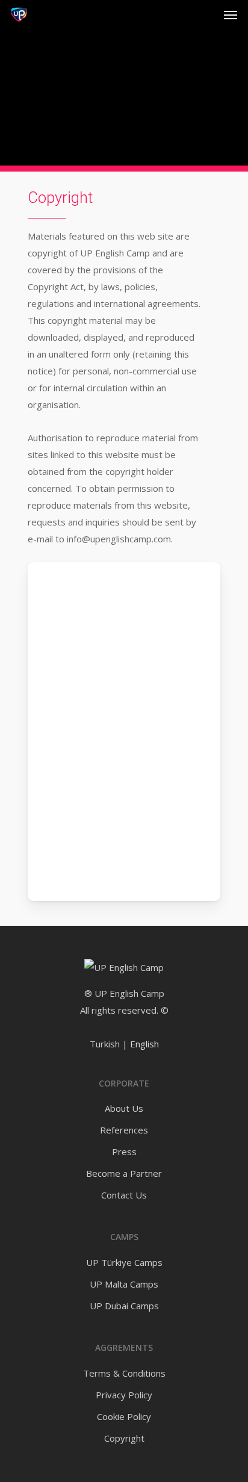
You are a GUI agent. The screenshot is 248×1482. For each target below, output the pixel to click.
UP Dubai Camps (124, 1306)
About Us (124, 1108)
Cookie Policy (124, 1416)
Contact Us (124, 1195)
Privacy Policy (124, 1395)
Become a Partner (124, 1173)
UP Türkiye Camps (124, 1262)
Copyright (124, 1438)
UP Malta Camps (124, 1284)
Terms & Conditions (124, 1373)
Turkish (105, 1044)
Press (124, 1152)
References (124, 1130)
